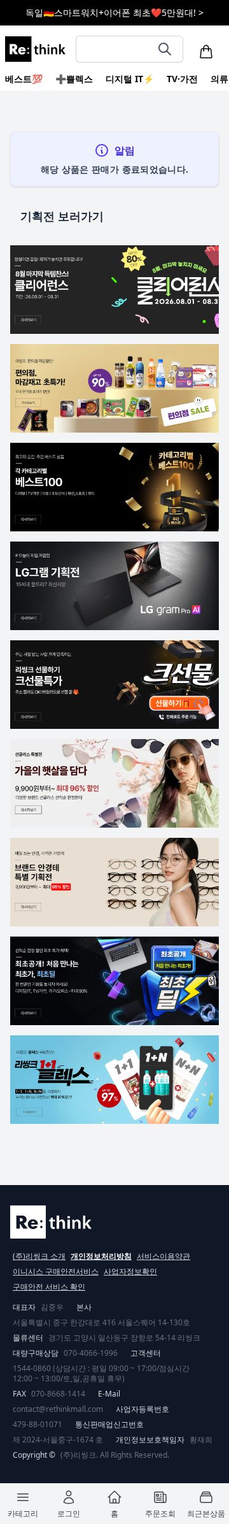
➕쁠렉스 (74, 79)
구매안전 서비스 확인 (49, 1286)
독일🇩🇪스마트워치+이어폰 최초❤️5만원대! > (114, 12)
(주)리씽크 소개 (39, 1256)
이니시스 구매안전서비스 (56, 1271)
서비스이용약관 (163, 1256)
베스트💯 (24, 79)
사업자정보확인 (130, 1271)
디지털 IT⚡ (130, 79)
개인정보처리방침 (101, 1256)
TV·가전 (182, 79)
